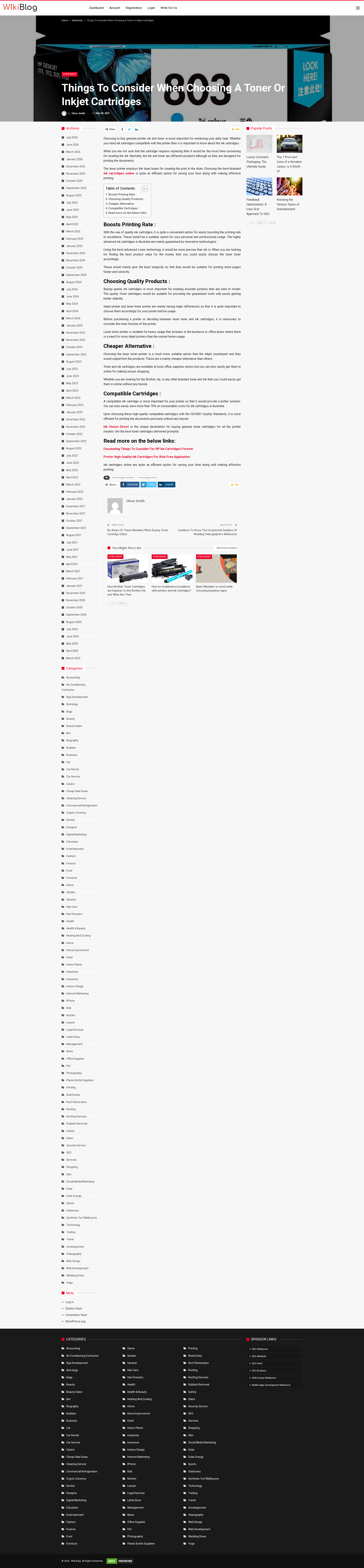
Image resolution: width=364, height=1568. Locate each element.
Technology (73, 1224)
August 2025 (74, 195)
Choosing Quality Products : (126, 199)
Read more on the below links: (127, 213)
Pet (68, 1065)
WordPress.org (75, 1321)
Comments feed (76, 1315)
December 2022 (75, 419)
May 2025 (72, 217)
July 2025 (72, 202)
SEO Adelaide (259, 1356)
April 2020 (72, 650)
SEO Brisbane (259, 1370)
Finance (71, 863)
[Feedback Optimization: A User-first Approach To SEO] (259, 186)
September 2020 (76, 614)
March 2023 (73, 397)
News (69, 1051)
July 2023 (72, 368)
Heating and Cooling (78, 935)
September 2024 (76, 274)
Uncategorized (75, 1246)
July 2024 (72, 289)
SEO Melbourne (260, 1349)
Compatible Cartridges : (123, 208)
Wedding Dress (75, 1275)
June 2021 (72, 549)
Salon (69, 1138)
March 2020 (73, 658)
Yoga (69, 1282)
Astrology (72, 704)
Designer (71, 827)
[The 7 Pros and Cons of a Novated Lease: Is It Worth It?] (290, 144)
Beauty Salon (74, 725)
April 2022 (72, 477)
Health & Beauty (76, 928)
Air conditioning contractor (82, 1355)
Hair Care (71, 906)
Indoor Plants (74, 964)
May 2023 (72, 383)
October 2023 (74, 347)
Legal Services (75, 1029)
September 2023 (76, 354)
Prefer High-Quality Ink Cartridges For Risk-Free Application (147, 457)
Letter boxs (73, 1036)
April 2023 (72, 390)
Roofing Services (76, 1116)
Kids (68, 1007)
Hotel (69, 957)
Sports (70, 1203)
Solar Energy (74, 1195)
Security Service (76, 1145)
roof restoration (76, 1102)
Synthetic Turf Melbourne (81, 1217)
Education (72, 841)
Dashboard (96, 8)
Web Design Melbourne (264, 1378)
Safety (70, 1130)
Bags (69, 711)
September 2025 (76, 188)
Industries (72, 971)
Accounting (73, 677)
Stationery (69, 74)
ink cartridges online (119, 173)
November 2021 (75, 513)
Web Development (77, 1268)
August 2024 (74, 282)
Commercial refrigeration (81, 805)
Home (70, 942)
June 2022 (72, 462)
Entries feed (73, 1308)
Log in (69, 1302)
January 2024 (74, 325)
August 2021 (74, 535)
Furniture (71, 877)
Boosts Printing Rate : (122, 194)
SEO (68, 1152)
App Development (77, 697)
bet (68, 733)
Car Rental (72, 769)
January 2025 (74, 245)
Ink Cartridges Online (147, 478)
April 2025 (72, 224)
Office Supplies (75, 1058)
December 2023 (75, 332)
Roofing (71, 1109)
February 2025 (74, 238)
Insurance (72, 979)
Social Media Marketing (80, 1181)
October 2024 (74, 267)
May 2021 (72, 556)
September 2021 (76, 527)
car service (73, 776)
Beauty (70, 718)
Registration (134, 8)
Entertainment (75, 848)
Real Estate (73, 1094)
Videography (74, 1253)
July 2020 (72, 629)
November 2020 (75, 600)
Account (114, 8)
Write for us (169, 8)
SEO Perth (257, 1363)
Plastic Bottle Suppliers (80, 1080)
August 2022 (74, 448)
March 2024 (73, 318)
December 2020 (75, 593)
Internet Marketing (77, 993)
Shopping (72, 1166)
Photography (74, 1073)
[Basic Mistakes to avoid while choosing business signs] (216, 568)
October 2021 (74, 520)
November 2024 (75, 260)
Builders (71, 747)
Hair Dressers (74, 914)
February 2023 (74, 405)
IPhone (70, 1000)
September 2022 (76, 441)
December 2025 (75, 166)
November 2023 (75, 339)
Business (71, 754)
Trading (70, 1232)
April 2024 (72, 311)
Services (71, 1159)
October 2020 (74, 607)
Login (151, 8)
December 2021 (75, 506)
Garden (70, 892)
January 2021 (74, 585)
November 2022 (75, 426)
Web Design (73, 1261)
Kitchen (70, 1015)
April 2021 (72, 564)
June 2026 (72, 144)
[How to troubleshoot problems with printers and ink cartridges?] (172, 568)
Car (68, 762)
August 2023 (74, 361)
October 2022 (74, 434)
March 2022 (73, 484)
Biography (72, 740)
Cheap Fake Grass (77, 791)
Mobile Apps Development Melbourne (271, 1385)
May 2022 (72, 470)
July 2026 (72, 137)
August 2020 (74, 622)
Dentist (70, 819)
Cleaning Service (76, 798)
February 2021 (74, 578)
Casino (70, 783)
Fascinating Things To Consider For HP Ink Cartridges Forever (148, 449)
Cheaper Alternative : (121, 203)
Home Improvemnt (77, 950)
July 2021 (72, 542)
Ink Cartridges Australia (123, 478)
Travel (70, 1239)
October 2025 (74, 180)
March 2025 (73, 231)
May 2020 (72, 643)
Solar (69, 1188)
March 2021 (73, 571)
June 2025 (72, 209)
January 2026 (74, 159)
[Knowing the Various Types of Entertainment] (290, 186)
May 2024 (72, 303)
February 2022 (74, 491)
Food (69, 870)
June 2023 (72, 376)
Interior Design (75, 986)
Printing (71, 1087)
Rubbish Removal (76, 1123)
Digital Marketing (76, 834)
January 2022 (74, 498)
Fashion (71, 856)
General (71, 899)
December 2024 (75, 253)
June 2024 (72, 296)
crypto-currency (76, 812)
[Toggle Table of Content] (143, 189)
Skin (68, 1174)
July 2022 (72, 455)
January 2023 (74, 412)
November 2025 (75, 173)
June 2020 (72, 636)
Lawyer (70, 1022)
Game (70, 885)
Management (74, 1044)
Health (70, 921)
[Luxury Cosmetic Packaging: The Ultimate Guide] (259, 144)
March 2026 (73, 151)
